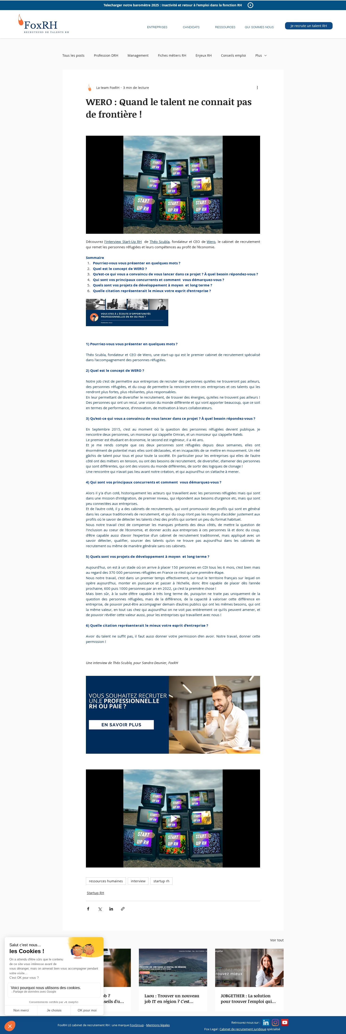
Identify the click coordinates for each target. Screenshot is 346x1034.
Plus (258, 55)
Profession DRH (106, 55)
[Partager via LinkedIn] (111, 909)
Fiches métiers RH (172, 55)
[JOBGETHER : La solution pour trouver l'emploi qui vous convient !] (249, 968)
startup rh (161, 881)
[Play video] (173, 185)
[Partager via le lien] (123, 909)
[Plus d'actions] (257, 87)
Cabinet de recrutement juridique (243, 1029)
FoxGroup (137, 1025)
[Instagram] (275, 1022)
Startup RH (95, 893)
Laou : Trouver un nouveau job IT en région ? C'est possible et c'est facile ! (172, 998)
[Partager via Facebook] (88, 909)
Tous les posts (73, 55)
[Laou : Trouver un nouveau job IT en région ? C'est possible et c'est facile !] (173, 968)
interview (138, 881)
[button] (157, 25)
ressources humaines (106, 881)
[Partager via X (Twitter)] (99, 909)
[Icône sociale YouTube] (284, 1022)
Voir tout (277, 940)
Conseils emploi (233, 55)
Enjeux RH (204, 55)
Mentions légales (158, 1025)
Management (138, 55)
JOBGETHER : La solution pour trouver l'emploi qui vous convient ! (246, 998)
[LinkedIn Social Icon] (266, 1022)
